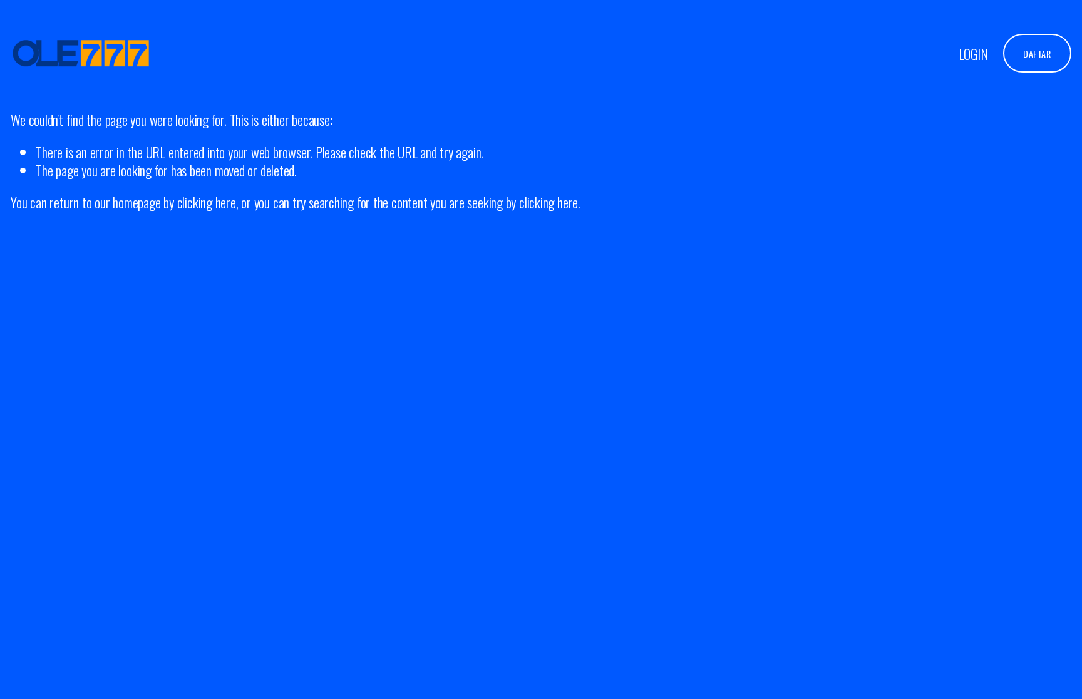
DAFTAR (1037, 53)
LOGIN (973, 53)
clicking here (206, 201)
